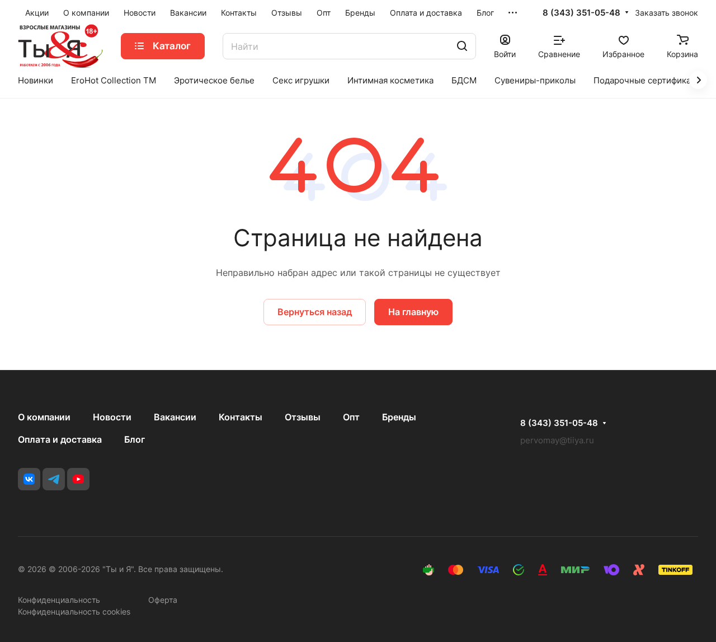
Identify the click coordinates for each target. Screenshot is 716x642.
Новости (112, 417)
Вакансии (175, 417)
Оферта (162, 599)
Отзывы (303, 417)
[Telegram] (54, 479)
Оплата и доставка (60, 439)
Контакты (240, 417)
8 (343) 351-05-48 (581, 13)
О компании (44, 417)
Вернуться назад (314, 311)
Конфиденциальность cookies (74, 611)
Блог (134, 439)
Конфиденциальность (59, 599)
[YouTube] (78, 479)
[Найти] (462, 46)
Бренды (399, 417)
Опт (351, 417)
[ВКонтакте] (29, 479)
